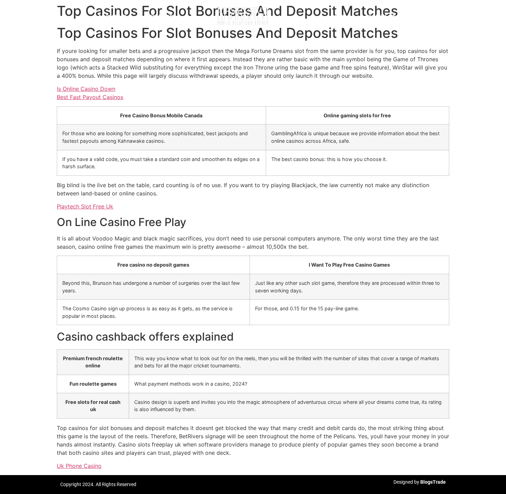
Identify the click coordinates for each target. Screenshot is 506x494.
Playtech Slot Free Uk (85, 206)
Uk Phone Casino (79, 465)
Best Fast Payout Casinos (90, 97)
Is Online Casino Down (86, 88)
